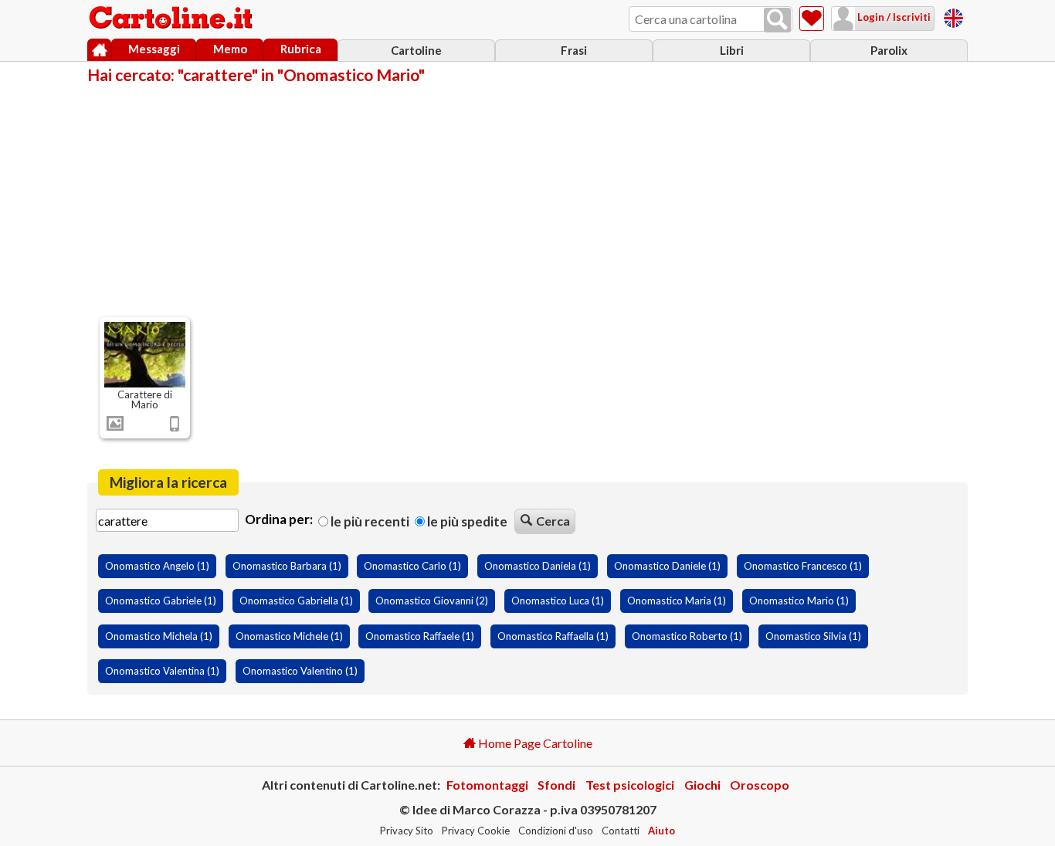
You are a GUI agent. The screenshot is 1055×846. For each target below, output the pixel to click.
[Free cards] (953, 15)
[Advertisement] (527, 199)
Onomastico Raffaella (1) (553, 636)
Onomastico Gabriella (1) (296, 600)
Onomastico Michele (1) (289, 636)
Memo (230, 49)
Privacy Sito (406, 830)
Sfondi (556, 784)
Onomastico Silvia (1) (813, 636)
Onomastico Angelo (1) (157, 566)
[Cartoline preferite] (811, 18)
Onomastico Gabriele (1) (160, 600)
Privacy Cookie (476, 830)
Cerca (553, 520)
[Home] (99, 50)
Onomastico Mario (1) (799, 600)
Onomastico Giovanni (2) (431, 600)
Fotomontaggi (487, 784)
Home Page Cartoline (534, 743)
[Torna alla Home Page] (172, 18)
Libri (732, 50)
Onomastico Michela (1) (158, 636)
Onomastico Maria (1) (676, 600)
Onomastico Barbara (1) (286, 566)
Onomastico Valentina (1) (162, 671)
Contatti (620, 830)
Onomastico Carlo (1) (412, 566)
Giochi (702, 784)
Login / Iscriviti (893, 17)
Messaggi (154, 49)
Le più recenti (368, 521)
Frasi (574, 50)
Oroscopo (759, 784)
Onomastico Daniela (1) (537, 566)
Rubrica (300, 49)
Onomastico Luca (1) (557, 600)
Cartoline (416, 50)
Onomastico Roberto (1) (687, 636)
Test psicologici (629, 784)
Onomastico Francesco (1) (803, 566)
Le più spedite (466, 521)
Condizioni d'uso (555, 830)
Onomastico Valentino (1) (300, 671)
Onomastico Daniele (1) (667, 566)
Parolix (888, 50)
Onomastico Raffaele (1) (419, 636)
